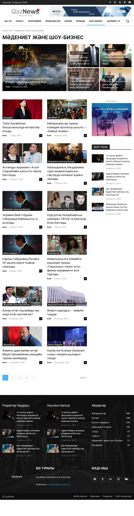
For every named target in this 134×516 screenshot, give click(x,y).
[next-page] (34, 378)
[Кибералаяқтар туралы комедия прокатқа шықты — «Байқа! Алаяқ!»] (67, 109)
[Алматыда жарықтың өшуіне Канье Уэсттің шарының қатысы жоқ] (34, 67)
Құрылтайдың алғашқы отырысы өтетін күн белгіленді (117, 177)
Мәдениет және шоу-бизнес (61, 161)
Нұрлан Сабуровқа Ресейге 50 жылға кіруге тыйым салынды (20, 262)
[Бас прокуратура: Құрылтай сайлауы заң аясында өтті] (98, 191)
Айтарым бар (110, 50)
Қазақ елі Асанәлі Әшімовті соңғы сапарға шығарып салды (66, 354)
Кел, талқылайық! (80, 53)
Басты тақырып (14, 74)
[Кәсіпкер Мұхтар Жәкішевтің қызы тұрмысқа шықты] (83, 55)
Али (4, 135)
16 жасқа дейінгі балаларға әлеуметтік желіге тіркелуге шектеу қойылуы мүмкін (118, 160)
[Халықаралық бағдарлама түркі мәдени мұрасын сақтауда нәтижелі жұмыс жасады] (67, 153)
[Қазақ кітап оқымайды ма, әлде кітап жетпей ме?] (22, 296)
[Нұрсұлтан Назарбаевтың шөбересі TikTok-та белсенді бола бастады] (67, 201)
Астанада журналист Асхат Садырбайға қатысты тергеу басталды (22, 171)
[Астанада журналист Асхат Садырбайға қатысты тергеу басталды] (22, 153)
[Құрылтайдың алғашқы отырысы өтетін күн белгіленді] (98, 176)
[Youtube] (130, 3)
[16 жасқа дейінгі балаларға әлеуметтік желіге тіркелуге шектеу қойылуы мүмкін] (98, 158)
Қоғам (74, 74)
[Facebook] (110, 3)
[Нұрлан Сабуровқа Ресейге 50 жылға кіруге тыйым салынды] (22, 245)
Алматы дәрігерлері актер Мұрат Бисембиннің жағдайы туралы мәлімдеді (22, 354)
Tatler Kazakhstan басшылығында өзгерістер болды (20, 127)
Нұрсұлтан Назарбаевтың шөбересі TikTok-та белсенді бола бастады (66, 218)
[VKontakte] (126, 479)
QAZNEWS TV (54, 117)
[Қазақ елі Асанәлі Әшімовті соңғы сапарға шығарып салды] (67, 336)
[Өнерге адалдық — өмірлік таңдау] (67, 296)
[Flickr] (110, 479)
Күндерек (108, 77)
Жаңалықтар (9, 161)
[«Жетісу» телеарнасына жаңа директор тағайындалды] (116, 79)
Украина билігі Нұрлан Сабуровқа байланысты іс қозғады (20, 218)
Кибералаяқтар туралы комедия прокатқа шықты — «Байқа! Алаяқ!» (66, 127)
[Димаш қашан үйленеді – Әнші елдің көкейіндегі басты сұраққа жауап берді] (116, 55)
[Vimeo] (125, 3)
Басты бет (7, 30)
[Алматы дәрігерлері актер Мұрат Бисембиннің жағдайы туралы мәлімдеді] (22, 336)
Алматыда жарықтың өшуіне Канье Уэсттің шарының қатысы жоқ (117, 207)
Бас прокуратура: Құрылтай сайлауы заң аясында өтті (117, 192)
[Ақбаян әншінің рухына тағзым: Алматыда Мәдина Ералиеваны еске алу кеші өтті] (83, 79)
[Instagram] (115, 3)
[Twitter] (120, 3)
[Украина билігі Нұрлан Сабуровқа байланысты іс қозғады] (22, 201)
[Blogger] (95, 479)
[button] (127, 21)
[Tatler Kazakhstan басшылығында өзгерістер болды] (22, 109)
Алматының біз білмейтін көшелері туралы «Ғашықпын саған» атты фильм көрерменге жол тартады (64, 266)
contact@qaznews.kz (59, 484)
